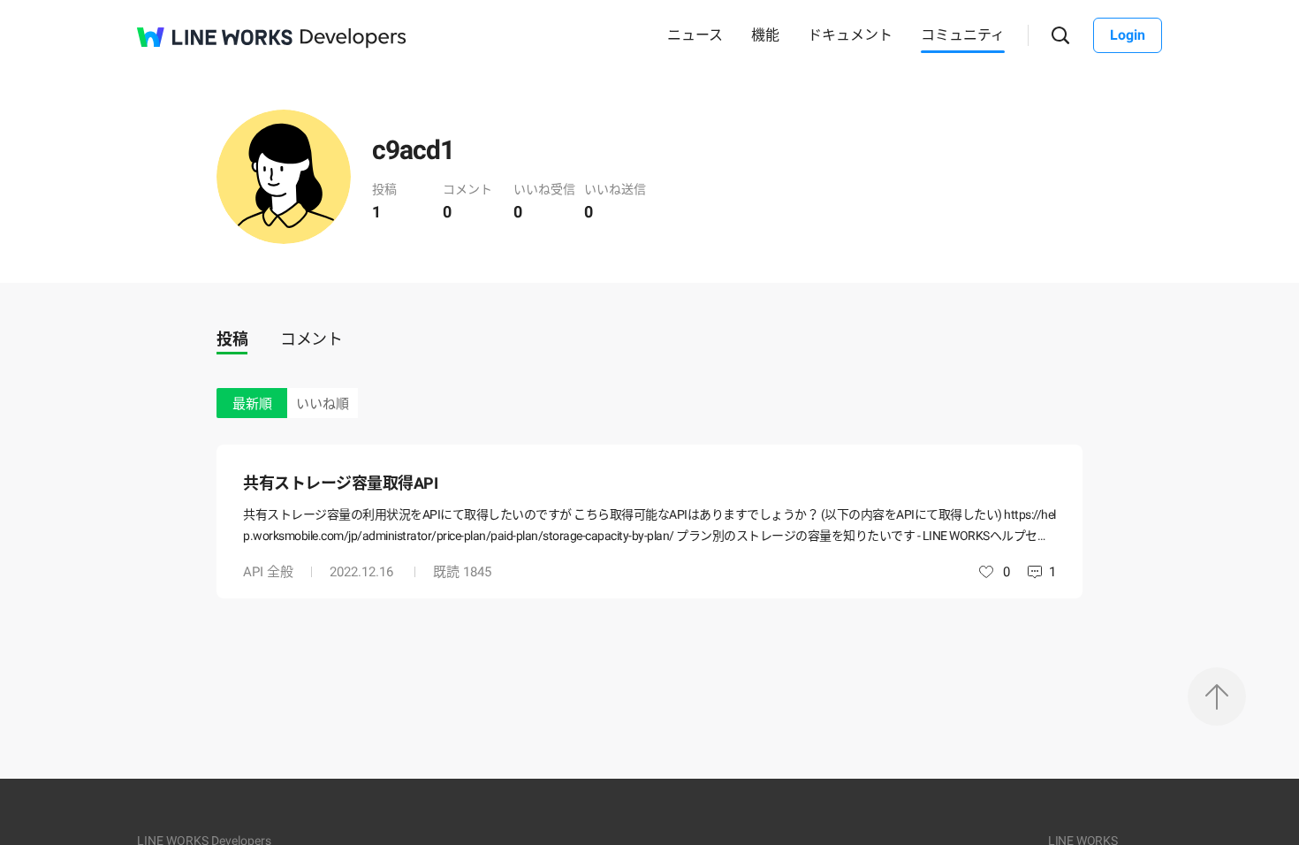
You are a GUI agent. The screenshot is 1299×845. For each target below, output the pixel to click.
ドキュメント (850, 35)
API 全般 (268, 572)
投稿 (231, 339)
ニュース (695, 35)
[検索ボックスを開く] (1061, 36)
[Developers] (353, 38)
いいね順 (322, 404)
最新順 (252, 404)
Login (1127, 35)
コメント (311, 339)
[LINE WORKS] (214, 37)
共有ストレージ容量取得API (340, 483)
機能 (765, 35)
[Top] (1217, 696)
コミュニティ (963, 35)
